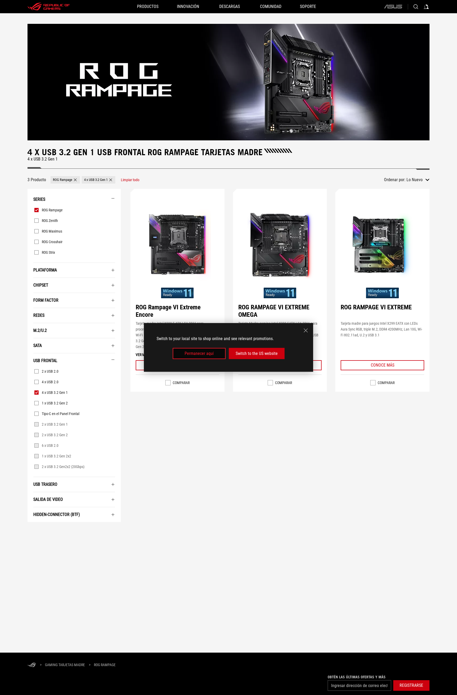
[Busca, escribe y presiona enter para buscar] (416, 6)
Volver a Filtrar (33, 530)
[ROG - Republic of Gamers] (49, 7)
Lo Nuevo (414, 179)
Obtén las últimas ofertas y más (357, 677)
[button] (65, 180)
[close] (306, 330)
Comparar (181, 383)
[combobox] (417, 179)
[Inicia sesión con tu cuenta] (426, 6)
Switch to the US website (257, 353)
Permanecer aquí (199, 353)
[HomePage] (32, 665)
